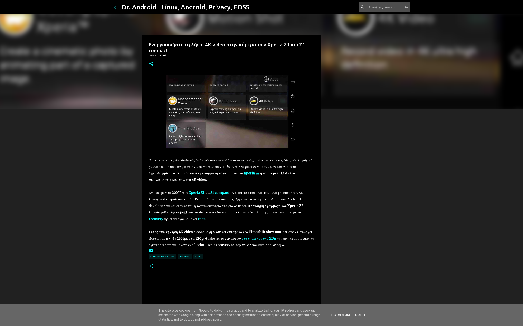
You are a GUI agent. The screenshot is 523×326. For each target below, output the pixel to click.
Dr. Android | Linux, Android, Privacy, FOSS (185, 7)
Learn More (341, 315)
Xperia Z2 (251, 173)
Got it (360, 315)
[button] (151, 64)
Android (184, 256)
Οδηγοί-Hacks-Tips (162, 256)
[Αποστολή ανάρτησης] (151, 252)
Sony (198, 256)
